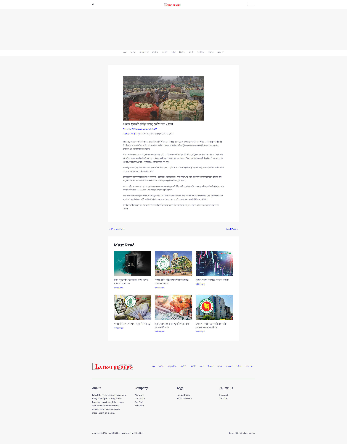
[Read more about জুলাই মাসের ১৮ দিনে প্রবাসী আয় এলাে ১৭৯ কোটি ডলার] (173, 307)
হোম (124, 52)
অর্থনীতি (165, 52)
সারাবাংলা (201, 52)
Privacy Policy (183, 395)
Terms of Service (184, 398)
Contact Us (140, 398)
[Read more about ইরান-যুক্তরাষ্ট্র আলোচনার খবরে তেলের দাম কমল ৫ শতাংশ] (132, 263)
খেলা (173, 52)
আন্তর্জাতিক (143, 52)
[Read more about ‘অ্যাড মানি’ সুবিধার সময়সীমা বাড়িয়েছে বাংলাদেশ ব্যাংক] (173, 263)
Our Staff (139, 402)
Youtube (223, 398)
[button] (93, 4)
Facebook (223, 395)
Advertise (139, 405)
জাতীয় (133, 52)
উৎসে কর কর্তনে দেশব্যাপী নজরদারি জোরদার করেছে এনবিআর (211, 325)
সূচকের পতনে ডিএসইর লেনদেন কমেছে (212, 280)
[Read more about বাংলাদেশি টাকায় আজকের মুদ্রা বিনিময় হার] (132, 307)
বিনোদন (181, 52)
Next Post (232, 228)
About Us (139, 395)
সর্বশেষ (210, 52)
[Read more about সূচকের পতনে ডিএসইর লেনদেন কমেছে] (214, 263)
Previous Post (116, 228)
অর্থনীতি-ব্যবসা (118, 287)
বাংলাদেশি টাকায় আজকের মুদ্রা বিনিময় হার (132, 323)
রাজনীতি (155, 52)
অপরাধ (191, 52)
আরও (219, 52)
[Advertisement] (173, 30)
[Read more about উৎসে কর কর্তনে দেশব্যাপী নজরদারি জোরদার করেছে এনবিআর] (214, 307)
